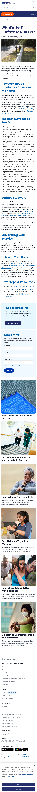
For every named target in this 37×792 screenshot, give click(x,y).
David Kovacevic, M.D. (26, 109)
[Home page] (2, 19)
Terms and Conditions (26, 774)
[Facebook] (2, 741)
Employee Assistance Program (10, 717)
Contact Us (4, 676)
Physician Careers (7, 698)
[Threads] (13, 741)
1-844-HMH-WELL (28, 757)
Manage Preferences (18, 780)
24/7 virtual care (28, 755)
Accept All (18, 789)
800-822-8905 (25, 294)
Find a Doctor (7, 14)
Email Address (8, 359)
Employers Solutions (7, 734)
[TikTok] (24, 741)
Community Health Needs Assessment (13, 678)
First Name (7, 345)
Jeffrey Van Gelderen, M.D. (18, 263)
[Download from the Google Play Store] (21, 749)
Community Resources (8, 681)
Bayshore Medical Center (17, 266)
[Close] (35, 765)
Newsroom (4, 684)
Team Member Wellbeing (9, 726)
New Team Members (7, 720)
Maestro (4, 706)
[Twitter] (17, 741)
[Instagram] (6, 741)
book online (15, 757)
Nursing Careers (6, 695)
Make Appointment (13, 323)
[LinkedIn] (10, 741)
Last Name (7, 352)
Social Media (5, 673)
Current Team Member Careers (11, 714)
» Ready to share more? (12, 366)
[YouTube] (20, 741)
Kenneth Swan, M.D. (28, 289)
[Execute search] (34, 8)
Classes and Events (7, 670)
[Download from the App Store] (7, 749)
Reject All (18, 784)
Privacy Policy (11, 776)
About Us (4, 667)
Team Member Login (7, 723)
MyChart (8, 757)
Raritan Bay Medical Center (17, 216)
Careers (3, 692)
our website (9, 296)
